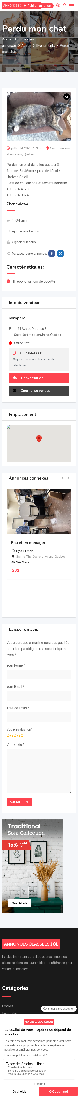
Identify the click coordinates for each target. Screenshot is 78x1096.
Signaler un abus (24, 242)
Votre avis (15, 745)
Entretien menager (28, 542)
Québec (29, 154)
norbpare (17, 318)
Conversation (31, 378)
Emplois (7, 1006)
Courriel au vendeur (36, 391)
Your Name (15, 665)
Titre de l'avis (17, 708)
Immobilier (9, 1013)
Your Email (15, 687)
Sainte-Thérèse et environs (35, 556)
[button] (39, 439)
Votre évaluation (19, 729)
